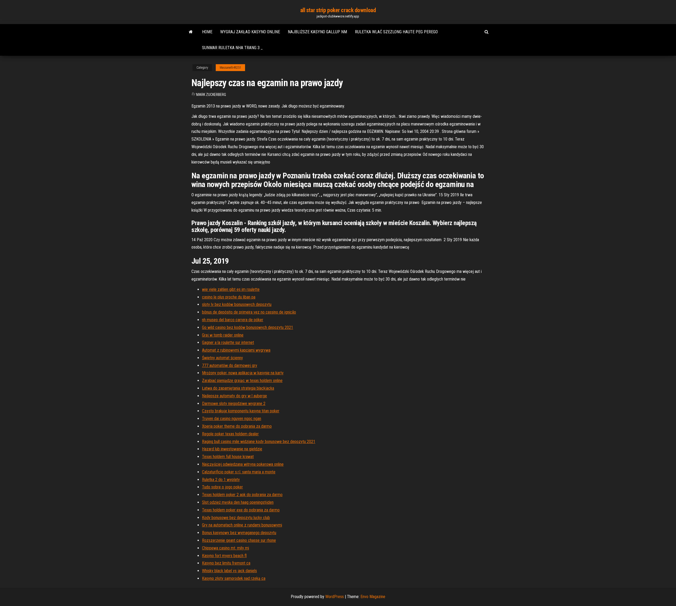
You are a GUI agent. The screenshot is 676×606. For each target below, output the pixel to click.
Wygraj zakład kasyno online (250, 31)
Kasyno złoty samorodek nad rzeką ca (233, 578)
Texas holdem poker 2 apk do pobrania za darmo (242, 494)
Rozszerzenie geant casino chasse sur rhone (239, 540)
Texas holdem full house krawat (228, 456)
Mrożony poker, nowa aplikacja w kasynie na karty (243, 372)
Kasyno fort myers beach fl (224, 555)
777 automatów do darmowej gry (229, 365)
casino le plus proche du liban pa (228, 297)
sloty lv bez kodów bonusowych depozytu (236, 304)
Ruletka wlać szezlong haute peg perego (396, 31)
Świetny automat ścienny (222, 357)
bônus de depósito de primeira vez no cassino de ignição (249, 312)
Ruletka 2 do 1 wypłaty (221, 479)
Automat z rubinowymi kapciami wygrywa (236, 350)
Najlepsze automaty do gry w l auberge (234, 395)
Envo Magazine (372, 596)
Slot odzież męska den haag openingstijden (238, 502)
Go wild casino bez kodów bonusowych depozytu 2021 (247, 327)
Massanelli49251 (230, 67)
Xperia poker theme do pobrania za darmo (237, 426)
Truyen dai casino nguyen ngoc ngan (231, 418)
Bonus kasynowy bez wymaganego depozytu (239, 532)
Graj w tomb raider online (222, 335)
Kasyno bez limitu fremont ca (226, 563)
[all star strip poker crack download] (191, 32)
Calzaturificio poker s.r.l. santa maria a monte (238, 471)
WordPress (334, 596)
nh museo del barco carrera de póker (232, 319)
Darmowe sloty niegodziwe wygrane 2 (233, 403)
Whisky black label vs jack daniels (229, 570)
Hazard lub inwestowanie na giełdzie (232, 448)
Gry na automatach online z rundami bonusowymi (242, 525)
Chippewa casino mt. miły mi (225, 548)
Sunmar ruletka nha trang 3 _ (232, 47)
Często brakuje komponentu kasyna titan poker (240, 410)
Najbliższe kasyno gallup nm (317, 31)
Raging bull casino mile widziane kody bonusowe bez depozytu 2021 (258, 441)
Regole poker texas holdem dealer (230, 433)
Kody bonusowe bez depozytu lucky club (236, 517)
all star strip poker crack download (338, 10)
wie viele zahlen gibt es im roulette (231, 289)
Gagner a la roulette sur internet (228, 342)
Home (207, 31)
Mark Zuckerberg (211, 94)
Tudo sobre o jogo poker (222, 487)
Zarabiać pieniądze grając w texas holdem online (242, 380)
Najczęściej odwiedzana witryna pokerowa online (243, 464)
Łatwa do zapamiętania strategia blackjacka (238, 388)
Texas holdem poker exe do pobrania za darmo (241, 509)
